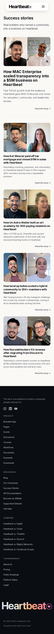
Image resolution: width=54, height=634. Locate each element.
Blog (5, 478)
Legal (6, 585)
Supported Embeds (12, 503)
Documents (8, 452)
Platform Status (10, 580)
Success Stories (11, 488)
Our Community (10, 483)
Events (6, 432)
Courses (7, 442)
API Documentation (12, 493)
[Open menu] (43, 6)
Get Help (7, 509)
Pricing (6, 569)
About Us (7, 564)
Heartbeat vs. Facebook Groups (18, 549)
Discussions (9, 437)
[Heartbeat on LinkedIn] (10, 408)
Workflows (8, 447)
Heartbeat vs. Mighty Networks (18, 544)
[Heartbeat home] (20, 6)
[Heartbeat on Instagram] (4, 408)
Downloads (8, 463)
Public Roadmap (11, 574)
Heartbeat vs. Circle (12, 529)
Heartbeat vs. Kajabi (12, 523)
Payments (8, 458)
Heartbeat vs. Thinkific (14, 534)
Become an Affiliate (12, 498)
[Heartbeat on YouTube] (15, 408)
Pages (6, 427)
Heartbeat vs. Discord (13, 539)
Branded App (9, 421)
